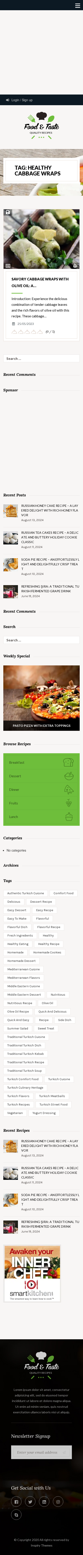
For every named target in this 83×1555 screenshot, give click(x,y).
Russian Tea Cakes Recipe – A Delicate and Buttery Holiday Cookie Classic (50, 537)
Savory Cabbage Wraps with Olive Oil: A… (40, 282)
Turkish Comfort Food (23, 1079)
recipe (43, 1020)
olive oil (47, 1003)
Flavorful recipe (48, 927)
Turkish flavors (18, 1096)
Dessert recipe (41, 902)
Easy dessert (16, 910)
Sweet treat (46, 1028)
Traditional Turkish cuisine (26, 1037)
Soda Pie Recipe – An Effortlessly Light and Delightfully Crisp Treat (50, 564)
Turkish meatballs (52, 1096)
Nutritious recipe (19, 1003)
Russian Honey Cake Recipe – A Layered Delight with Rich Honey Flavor (49, 510)
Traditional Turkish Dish (24, 1045)
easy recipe (44, 910)
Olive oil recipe (18, 1011)
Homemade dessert (21, 961)
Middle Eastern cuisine (23, 986)
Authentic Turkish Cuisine (25, 893)
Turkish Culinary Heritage (25, 1088)
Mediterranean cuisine (23, 969)
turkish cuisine (59, 1079)
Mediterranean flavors (23, 978)
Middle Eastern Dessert (24, 995)
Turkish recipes (18, 1104)
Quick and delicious (53, 1011)
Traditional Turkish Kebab (25, 1054)
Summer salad (17, 1028)
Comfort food (63, 893)
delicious (13, 902)
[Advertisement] (41, 52)
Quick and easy (18, 1020)
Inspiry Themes (41, 1545)
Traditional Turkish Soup (24, 1071)
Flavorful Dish (17, 927)
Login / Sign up (22, 100)
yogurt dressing (44, 1113)
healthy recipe (48, 944)
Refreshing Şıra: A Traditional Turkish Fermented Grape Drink (50, 588)
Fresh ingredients (20, 935)
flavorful (42, 919)
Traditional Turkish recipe (25, 1062)
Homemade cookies (47, 952)
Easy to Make (16, 919)
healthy (48, 935)
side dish (64, 1020)
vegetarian (15, 1113)
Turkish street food (54, 1104)
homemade (15, 952)
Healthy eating (17, 944)
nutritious (58, 995)
